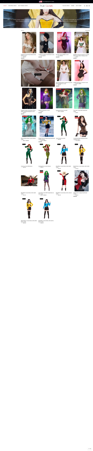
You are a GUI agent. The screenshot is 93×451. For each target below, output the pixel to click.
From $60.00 (78, 140)
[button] (12, 5)
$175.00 (59, 168)
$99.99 (42, 111)
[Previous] (3, 1)
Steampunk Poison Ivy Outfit (61, 110)
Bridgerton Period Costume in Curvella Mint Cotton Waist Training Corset (81, 55)
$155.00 (24, 167)
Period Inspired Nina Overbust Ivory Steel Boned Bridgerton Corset (64, 83)
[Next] (89, 1)
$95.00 (77, 56)
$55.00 (24, 56)
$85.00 (24, 112)
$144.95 (59, 139)
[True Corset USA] (46, 5)
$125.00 (42, 167)
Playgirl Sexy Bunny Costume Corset (80, 82)
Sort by (22, 30)
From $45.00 (43, 55)
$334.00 (24, 223)
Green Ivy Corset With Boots (26, 166)
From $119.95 (60, 55)
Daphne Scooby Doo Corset (44, 110)
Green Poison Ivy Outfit (60, 138)
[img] (22, 58)
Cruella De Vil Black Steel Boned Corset (46, 54)
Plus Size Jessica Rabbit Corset (62, 54)
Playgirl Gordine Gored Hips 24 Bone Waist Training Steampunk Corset (28, 111)
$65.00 (59, 84)
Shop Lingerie (38, 74)
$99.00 (77, 112)
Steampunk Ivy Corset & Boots (44, 166)
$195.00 (59, 195)
